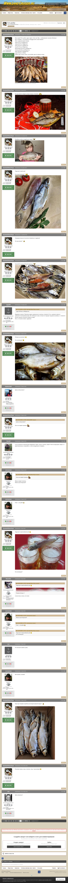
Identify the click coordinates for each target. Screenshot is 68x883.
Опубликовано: (20, 34)
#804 (64, 167)
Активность (15, 9)
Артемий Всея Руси (14, 24)
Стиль (6, 872)
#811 (64, 441)
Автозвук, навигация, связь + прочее (33, 24)
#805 (64, 234)
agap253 (8, 304)
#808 (64, 333)
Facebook (65, 13)
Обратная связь (26, 872)
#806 (64, 260)
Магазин (24, 9)
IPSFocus (8, 871)
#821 (64, 791)
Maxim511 (8, 578)
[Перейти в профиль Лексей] (8, 447)
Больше (40, 9)
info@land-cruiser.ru (62, 871)
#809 (64, 386)
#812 (64, 470)
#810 (64, 415)
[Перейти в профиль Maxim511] (8, 585)
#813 (64, 499)
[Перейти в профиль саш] (8, 797)
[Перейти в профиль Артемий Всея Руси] (4, 24)
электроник (8, 470)
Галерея (33, 9)
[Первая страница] (3, 31)
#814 (64, 528)
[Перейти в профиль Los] (8, 650)
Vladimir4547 (8, 386)
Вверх (63, 87)
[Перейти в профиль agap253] (8, 311)
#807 (64, 304)
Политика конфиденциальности (16, 872)
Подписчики (59, 23)
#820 (64, 765)
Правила (51, 12)
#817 (64, 644)
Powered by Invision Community (60, 872)
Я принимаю (61, 879)
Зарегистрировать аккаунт (19, 846)
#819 (64, 700)
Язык (3, 872)
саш (8, 791)
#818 (64, 671)
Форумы (6, 9)
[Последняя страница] (29, 31)
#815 (64, 578)
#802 (64, 90)
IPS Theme (4, 871)
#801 (64, 34)
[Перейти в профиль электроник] (8, 476)
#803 (64, 135)
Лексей (8, 441)
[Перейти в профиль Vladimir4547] (8, 392)
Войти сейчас (49, 846)
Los (8, 644)
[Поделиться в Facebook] (3, 858)
